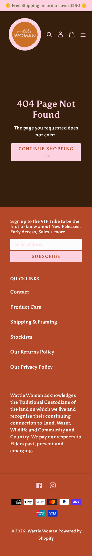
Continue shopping (45, 148)
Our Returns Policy (32, 352)
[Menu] (83, 34)
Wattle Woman (42, 531)
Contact (19, 292)
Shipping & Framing (33, 322)
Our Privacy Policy (31, 367)
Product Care (25, 307)
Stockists (21, 337)
